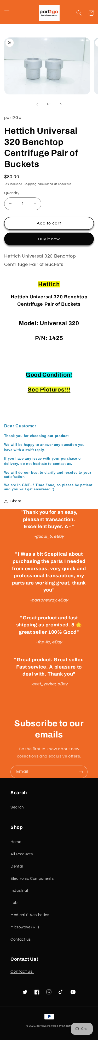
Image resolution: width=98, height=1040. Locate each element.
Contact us (20, 939)
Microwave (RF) (24, 927)
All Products (21, 854)
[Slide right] (61, 104)
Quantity (11, 193)
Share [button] (15, 501)
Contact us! (22, 971)
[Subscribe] (81, 772)
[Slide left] (37, 104)
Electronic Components (32, 879)
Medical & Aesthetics (29, 915)
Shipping (30, 184)
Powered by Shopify (59, 1026)
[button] (7, 13)
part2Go (42, 1026)
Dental (16, 866)
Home (15, 842)
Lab (14, 903)
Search (17, 807)
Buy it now (49, 239)
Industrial (19, 891)
